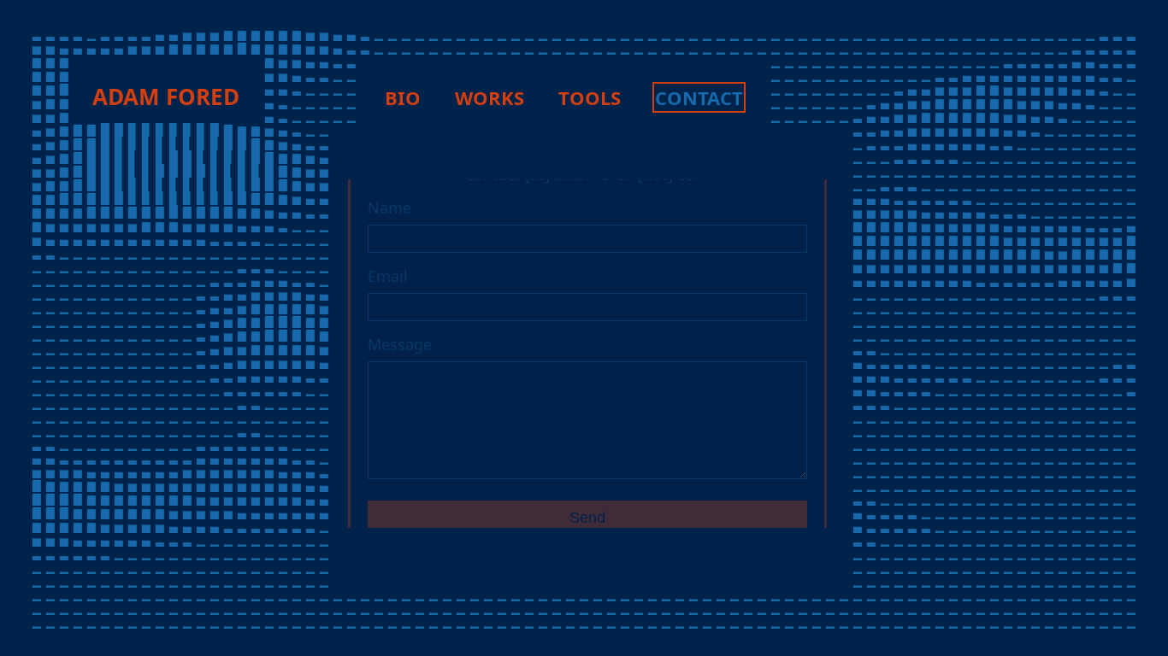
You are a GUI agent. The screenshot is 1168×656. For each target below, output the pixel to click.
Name (389, 207)
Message (400, 344)
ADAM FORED (165, 96)
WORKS (489, 97)
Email (388, 276)
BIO (403, 97)
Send (587, 517)
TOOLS (589, 97)
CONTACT (699, 97)
